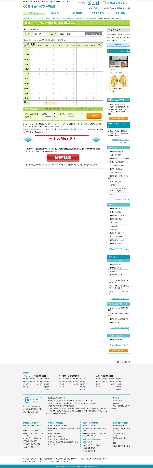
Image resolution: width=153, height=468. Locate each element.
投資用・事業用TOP (91, 425)
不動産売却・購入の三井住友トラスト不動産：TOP (38, 18)
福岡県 (47, 384)
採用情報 (119, 8)
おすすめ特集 (29, 447)
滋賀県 (33, 381)
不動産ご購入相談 (30, 441)
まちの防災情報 (89, 451)
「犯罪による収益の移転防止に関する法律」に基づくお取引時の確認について (75, 403)
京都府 (40, 378)
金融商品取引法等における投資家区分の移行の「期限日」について (71, 400)
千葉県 (26, 384)
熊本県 (47, 387)
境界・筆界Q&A (115, 181)
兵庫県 (40, 384)
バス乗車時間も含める (48, 116)
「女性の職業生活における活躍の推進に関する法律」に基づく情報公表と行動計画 (77, 408)
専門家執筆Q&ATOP (122, 199)
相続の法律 (114, 223)
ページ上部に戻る (123, 362)
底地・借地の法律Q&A (118, 165)
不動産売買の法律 (116, 209)
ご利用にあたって (30, 459)
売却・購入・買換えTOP (120, 299)
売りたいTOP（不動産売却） (58, 425)
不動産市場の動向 (116, 244)
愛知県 (33, 378)
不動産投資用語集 (116, 340)
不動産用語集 (114, 322)
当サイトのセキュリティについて (36, 461)
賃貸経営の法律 (115, 212)
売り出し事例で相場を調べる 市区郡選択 (83, 18)
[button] (33, 400)
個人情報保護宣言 (46, 459)
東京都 (26, 378)
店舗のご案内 (117, 400)
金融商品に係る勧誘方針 (56, 398)
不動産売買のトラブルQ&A (119, 158)
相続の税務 (114, 226)
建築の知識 (114, 230)
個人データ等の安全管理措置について (94, 459)
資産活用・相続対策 (117, 233)
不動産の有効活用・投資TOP (118, 345)
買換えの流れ (114, 271)
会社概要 (127, 8)
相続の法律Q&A (115, 155)
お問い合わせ (109, 8)
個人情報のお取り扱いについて (67, 459)
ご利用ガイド (96, 8)
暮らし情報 (88, 442)
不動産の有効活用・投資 (121, 446)
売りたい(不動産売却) (62, 18)
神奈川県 (27, 381)
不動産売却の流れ (116, 264)
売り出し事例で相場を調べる (58, 439)
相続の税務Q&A (115, 172)
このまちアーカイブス (92, 445)
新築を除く (72, 116)
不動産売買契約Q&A (117, 151)
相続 (114, 443)
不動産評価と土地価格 (117, 240)
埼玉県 (26, 387)
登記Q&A (113, 185)
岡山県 (47, 378)
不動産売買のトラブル (117, 215)
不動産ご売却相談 (54, 433)
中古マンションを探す (32, 430)
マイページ (86, 8)
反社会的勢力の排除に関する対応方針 (61, 406)
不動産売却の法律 (116, 219)
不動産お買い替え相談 (32, 444)
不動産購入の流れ (116, 268)
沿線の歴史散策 (89, 448)
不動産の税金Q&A (116, 169)
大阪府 (40, 381)
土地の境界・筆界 (116, 236)
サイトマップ (68, 461)
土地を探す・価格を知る (32, 438)
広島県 (47, 381)
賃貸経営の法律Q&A (117, 162)
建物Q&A (113, 194)
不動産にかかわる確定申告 (119, 319)
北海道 (47, 389)
